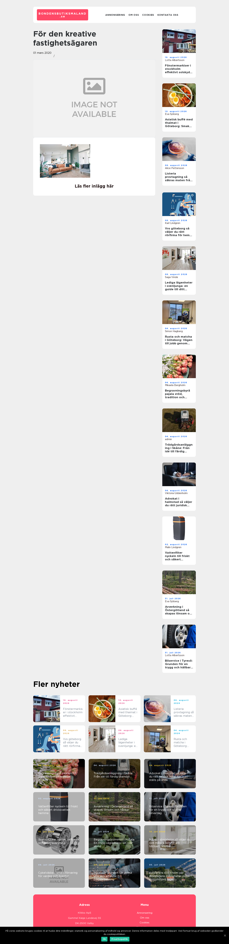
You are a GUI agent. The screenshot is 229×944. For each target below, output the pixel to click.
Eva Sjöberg (172, 114)
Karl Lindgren (172, 223)
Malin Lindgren (173, 547)
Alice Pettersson (174, 168)
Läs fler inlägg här (94, 186)
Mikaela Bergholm (175, 385)
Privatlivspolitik (119, 939)
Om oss (133, 15)
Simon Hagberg (174, 331)
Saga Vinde (171, 277)
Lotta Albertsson (174, 60)
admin (168, 439)
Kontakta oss (167, 15)
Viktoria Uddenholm (176, 493)
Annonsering (115, 15)
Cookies (148, 15)
